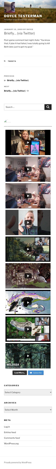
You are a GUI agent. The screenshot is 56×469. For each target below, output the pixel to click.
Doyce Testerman (23, 16)
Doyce (30, 29)
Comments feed (12, 438)
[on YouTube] (28, 123)
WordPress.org (11, 443)
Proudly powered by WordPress (17, 462)
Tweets (12, 61)
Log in (7, 427)
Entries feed (10, 432)
